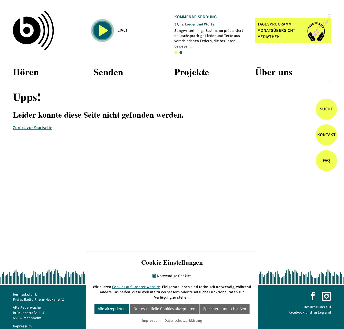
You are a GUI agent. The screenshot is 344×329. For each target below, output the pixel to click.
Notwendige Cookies (174, 276)
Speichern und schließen (224, 309)
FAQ (326, 161)
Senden (108, 72)
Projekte (191, 72)
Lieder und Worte (199, 24)
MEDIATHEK (268, 37)
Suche (326, 109)
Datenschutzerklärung (183, 320)
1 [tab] (175, 52)
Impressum (22, 326)
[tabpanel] (211, 31)
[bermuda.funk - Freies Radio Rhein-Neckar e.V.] (33, 30)
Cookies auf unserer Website (136, 286)
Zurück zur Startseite (32, 128)
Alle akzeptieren (112, 309)
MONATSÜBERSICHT (276, 30)
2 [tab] (180, 52)
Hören (26, 72)
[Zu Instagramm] (326, 296)
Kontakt (326, 135)
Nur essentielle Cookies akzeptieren (164, 309)
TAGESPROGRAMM (274, 24)
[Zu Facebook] (313, 295)
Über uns (274, 72)
